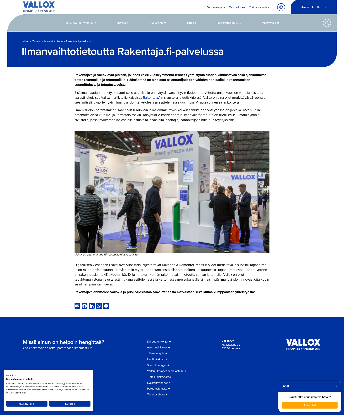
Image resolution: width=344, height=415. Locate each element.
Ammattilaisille (310, 7)
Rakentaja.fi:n (153, 97)
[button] (11, 375)
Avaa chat (310, 405)
